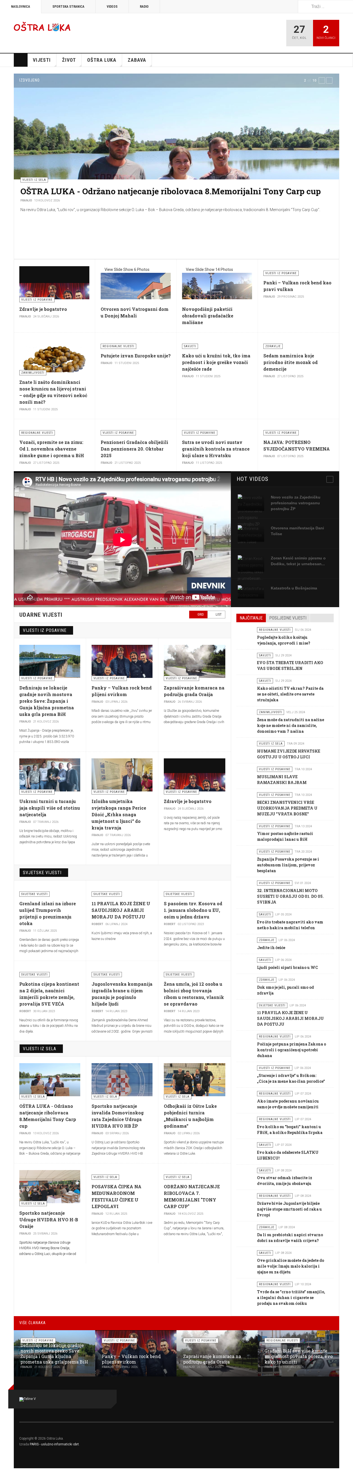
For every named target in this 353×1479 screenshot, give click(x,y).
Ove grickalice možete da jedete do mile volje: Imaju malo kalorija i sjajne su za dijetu (290, 1266)
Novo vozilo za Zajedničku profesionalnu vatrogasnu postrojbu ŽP (295, 503)
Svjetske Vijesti (42, 872)
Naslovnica (20, 7)
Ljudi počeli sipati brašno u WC (287, 967)
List (218, 614)
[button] (322, 80)
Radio (144, 7)
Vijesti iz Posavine (44, 630)
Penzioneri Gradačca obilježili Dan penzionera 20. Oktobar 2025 (134, 448)
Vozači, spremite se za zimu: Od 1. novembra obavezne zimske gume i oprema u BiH (51, 448)
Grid (200, 614)
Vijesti (42, 60)
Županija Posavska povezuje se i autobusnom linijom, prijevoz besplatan (288, 864)
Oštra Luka (101, 60)
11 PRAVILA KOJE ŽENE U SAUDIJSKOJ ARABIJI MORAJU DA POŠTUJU (121, 910)
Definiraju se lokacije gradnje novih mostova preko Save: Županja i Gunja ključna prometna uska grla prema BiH (46, 701)
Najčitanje (251, 618)
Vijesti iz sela (39, 1048)
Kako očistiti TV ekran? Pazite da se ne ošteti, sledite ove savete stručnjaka (290, 694)
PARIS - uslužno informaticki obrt (54, 1444)
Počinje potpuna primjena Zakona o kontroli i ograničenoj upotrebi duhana (291, 1049)
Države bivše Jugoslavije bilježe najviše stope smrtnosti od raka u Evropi (289, 1209)
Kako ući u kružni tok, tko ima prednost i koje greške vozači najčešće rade (216, 362)
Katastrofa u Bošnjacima (294, 588)
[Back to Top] (6, 1473)
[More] (329, 479)
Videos (112, 7)
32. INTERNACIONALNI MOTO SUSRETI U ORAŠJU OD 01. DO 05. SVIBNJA (290, 896)
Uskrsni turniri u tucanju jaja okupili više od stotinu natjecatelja (49, 807)
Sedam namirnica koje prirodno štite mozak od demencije (290, 362)
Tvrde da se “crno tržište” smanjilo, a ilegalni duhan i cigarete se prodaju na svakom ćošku (291, 1297)
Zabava (137, 60)
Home (21, 60)
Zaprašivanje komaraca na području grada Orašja (212, 1359)
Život (69, 60)
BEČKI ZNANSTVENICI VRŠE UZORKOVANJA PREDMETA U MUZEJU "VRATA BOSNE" (287, 808)
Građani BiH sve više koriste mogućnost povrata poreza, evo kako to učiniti (298, 1356)
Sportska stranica (68, 7)
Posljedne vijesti (287, 618)
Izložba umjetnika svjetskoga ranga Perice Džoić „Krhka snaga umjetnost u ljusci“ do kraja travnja (119, 814)
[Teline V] (42, 26)
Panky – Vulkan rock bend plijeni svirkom (131, 1359)
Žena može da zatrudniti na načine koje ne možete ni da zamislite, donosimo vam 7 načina (290, 725)
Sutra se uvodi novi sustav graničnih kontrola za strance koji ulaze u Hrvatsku (216, 448)
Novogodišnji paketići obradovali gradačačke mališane (207, 315)
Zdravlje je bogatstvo (43, 309)
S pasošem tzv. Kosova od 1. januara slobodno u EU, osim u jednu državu (193, 910)
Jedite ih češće (271, 947)
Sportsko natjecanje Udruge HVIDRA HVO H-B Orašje (48, 1219)
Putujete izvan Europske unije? (136, 356)
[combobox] (325, 6)
